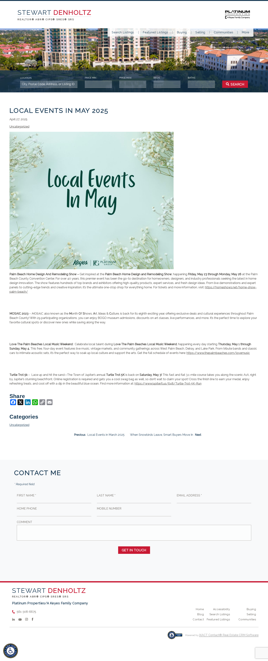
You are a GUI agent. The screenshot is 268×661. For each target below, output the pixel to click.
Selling (200, 32)
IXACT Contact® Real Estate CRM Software (229, 635)
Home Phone (27, 508)
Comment (24, 522)
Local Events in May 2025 (58, 110)
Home (200, 609)
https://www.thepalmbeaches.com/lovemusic (218, 353)
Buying (182, 32)
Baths (191, 77)
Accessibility (221, 609)
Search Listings (123, 32)
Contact (198, 619)
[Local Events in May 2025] (91, 267)
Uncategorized (19, 126)
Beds (157, 77)
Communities (223, 32)
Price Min (90, 77)
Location (26, 78)
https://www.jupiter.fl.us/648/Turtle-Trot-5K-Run (168, 383)
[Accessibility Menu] (10, 651)
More (245, 32)
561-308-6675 (26, 611)
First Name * (26, 495)
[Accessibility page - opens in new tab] (175, 637)
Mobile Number (109, 508)
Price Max (125, 77)
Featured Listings (155, 32)
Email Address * (189, 495)
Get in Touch (134, 550)
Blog (200, 614)
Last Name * (106, 495)
